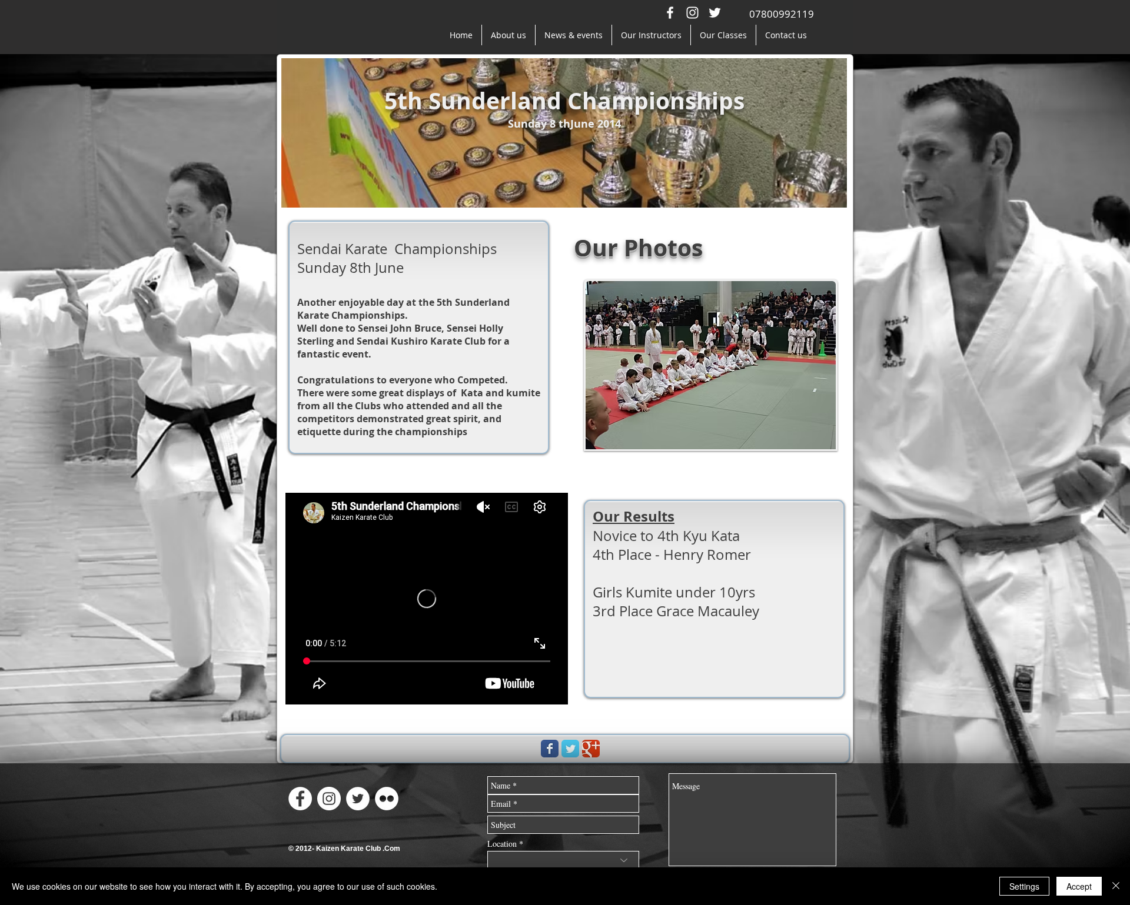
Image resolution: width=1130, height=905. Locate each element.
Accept (1079, 886)
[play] (818, 432)
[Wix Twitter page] (570, 748)
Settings (1024, 886)
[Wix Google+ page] (591, 748)
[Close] (1116, 886)
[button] (710, 365)
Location (502, 844)
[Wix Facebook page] (550, 748)
